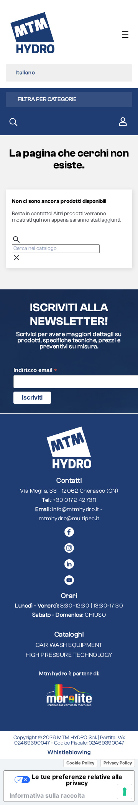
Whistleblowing (69, 752)
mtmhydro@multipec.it (69, 518)
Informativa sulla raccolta (47, 795)
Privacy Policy (118, 763)
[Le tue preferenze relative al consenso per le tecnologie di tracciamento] (124, 791)
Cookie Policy (80, 763)
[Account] (123, 123)
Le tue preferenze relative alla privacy (77, 780)
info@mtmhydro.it (75, 509)
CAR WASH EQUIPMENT (69, 645)
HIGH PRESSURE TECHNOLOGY (69, 655)
